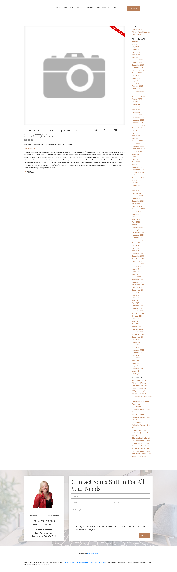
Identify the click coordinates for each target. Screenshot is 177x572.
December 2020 (138, 201)
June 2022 (136, 156)
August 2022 (137, 151)
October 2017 (137, 287)
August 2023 (137, 128)
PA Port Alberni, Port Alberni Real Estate (43, 137)
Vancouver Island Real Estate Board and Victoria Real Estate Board (85, 562)
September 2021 (138, 177)
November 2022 (138, 146)
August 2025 (137, 73)
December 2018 (138, 256)
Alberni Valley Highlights (141, 32)
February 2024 (137, 115)
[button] (133, 8)
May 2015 (135, 345)
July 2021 (135, 183)
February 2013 (137, 368)
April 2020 (136, 222)
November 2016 (138, 313)
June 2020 (136, 217)
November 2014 (138, 350)
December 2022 (138, 143)
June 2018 (136, 272)
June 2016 (136, 319)
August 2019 (136, 243)
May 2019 (135, 248)
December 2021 (138, 170)
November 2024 (138, 94)
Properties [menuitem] (68, 7)
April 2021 (135, 191)
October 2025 (137, 68)
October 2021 (137, 175)
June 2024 (136, 104)
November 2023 (138, 120)
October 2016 (137, 316)
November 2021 (138, 172)
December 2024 (138, 91)
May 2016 (135, 321)
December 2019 (138, 232)
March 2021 (136, 193)
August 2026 (137, 44)
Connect (133, 8)
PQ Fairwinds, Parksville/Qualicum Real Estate (141, 409)
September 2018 (138, 264)
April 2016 (135, 324)
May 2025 (136, 81)
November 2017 (138, 285)
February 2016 (137, 329)
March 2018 (136, 277)
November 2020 (138, 204)
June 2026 (136, 49)
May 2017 (135, 300)
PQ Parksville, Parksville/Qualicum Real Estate (141, 425)
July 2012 (135, 371)
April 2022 (136, 162)
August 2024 (137, 99)
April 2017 (135, 303)
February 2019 (137, 253)
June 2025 (136, 78)
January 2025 (137, 89)
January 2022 (137, 167)
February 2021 (137, 196)
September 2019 (138, 240)
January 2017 (137, 308)
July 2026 (135, 47)
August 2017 (136, 292)
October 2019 (137, 238)
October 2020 (137, 206)
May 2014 (135, 361)
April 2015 (135, 347)
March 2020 (136, 225)
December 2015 (138, 332)
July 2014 (135, 355)
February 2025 (137, 86)
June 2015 (136, 342)
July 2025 (135, 75)
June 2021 (136, 185)
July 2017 (135, 295)
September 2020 (138, 209)
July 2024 (136, 102)
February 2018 (137, 279)
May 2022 (136, 159)
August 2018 (136, 266)
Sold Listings (136, 35)
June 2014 (136, 358)
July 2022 (135, 154)
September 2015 (138, 337)
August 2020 (137, 211)
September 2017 (138, 290)
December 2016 (138, 311)
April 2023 (136, 136)
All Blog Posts (137, 29)
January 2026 (137, 62)
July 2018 (135, 269)
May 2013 (135, 366)
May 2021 (135, 188)
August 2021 (136, 180)
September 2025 (138, 70)
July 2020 (136, 214)
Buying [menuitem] (79, 7)
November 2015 (138, 334)
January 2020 (137, 230)
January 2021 (137, 198)
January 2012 (137, 374)
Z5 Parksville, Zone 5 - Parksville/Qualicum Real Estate (141, 432)
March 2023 (136, 138)
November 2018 (138, 258)
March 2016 (136, 326)
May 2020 (136, 219)
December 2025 (138, 65)
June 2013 (136, 363)
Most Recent (137, 41)
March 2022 (136, 164)
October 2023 (137, 123)
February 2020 (137, 227)
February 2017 (137, 306)
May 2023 (136, 133)
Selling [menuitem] (90, 7)
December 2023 (138, 117)
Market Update (103, 7)
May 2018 (135, 274)
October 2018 (137, 261)
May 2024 (136, 107)
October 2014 (137, 353)
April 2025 (136, 83)
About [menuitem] (116, 7)
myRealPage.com (92, 553)
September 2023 (138, 125)
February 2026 (137, 60)
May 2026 (136, 52)
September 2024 (138, 96)
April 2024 (136, 109)
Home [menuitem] (58, 7)
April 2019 (135, 251)
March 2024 (136, 112)
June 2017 (136, 298)
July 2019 (135, 245)
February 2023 (137, 141)
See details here (30, 148)
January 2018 (137, 282)
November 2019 (138, 235)
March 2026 (136, 57)
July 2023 (135, 130)
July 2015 (135, 340)
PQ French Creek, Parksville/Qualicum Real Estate (141, 417)
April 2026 (136, 55)
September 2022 (138, 149)
